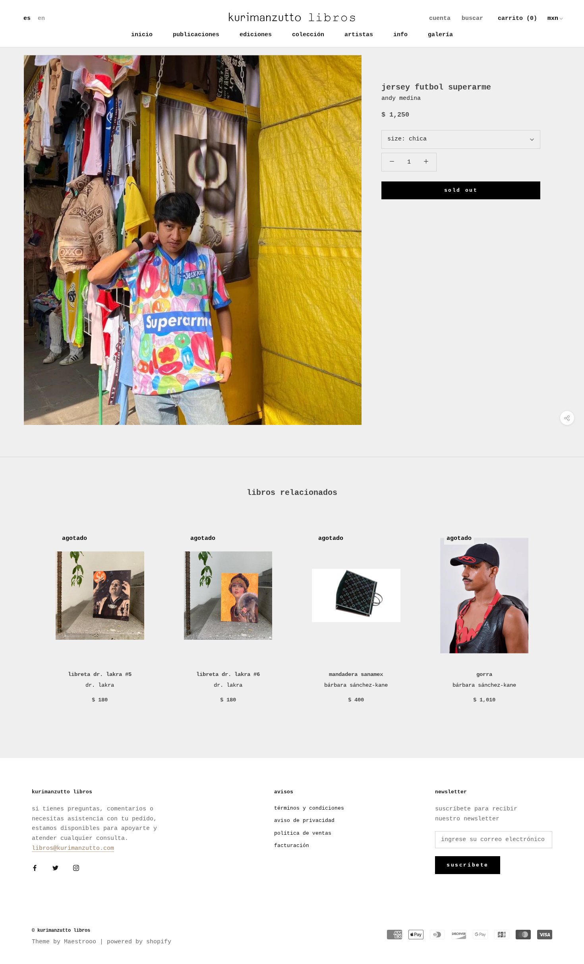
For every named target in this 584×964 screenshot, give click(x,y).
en (41, 18)
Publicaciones (196, 34)
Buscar (472, 18)
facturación (291, 846)
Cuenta (440, 18)
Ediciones (256, 34)
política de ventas (302, 833)
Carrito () (517, 18)
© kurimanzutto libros (61, 930)
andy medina (401, 98)
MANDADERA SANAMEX (356, 674)
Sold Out (461, 190)
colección (308, 34)
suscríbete (468, 865)
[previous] (25, 618)
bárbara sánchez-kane (356, 685)
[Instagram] (76, 869)
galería (440, 34)
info (400, 34)
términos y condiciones (309, 808)
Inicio (142, 34)
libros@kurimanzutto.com (73, 848)
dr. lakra (99, 685)
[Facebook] (35, 869)
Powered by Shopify (139, 942)
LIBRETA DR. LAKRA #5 (99, 674)
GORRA (484, 674)
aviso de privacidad (304, 821)
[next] (559, 618)
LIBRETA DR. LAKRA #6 (228, 674)
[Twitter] (55, 869)
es (27, 18)
